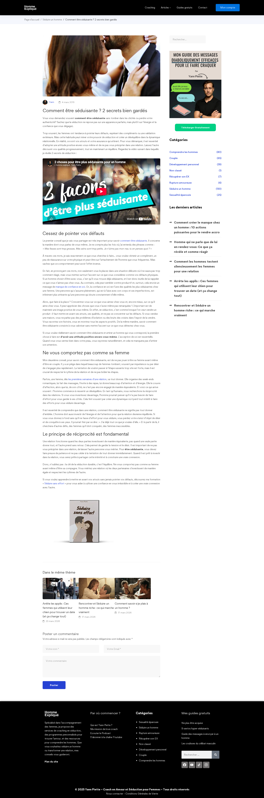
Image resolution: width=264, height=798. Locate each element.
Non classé (195, 170)
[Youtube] (192, 765)
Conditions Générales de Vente (141, 793)
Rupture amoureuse (195, 182)
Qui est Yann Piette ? (101, 725)
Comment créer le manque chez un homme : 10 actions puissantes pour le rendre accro (197, 227)
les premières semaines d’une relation (87, 379)
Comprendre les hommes (195, 152)
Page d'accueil (31, 19)
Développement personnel (195, 164)
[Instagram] (206, 765)
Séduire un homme (52, 19)
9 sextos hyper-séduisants (195, 728)
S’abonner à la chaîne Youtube (106, 737)
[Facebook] (185, 765)
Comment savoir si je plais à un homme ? (131, 605)
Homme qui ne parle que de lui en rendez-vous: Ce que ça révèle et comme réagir (195, 247)
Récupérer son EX (195, 176)
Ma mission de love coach (104, 729)
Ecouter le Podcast (100, 733)
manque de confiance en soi (70, 286)
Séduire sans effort (54, 483)
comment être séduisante (133, 240)
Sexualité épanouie (195, 194)
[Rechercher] (215, 755)
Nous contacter (114, 793)
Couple (195, 158)
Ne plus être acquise (192, 723)
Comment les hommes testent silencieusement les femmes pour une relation (196, 266)
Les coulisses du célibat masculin (199, 743)
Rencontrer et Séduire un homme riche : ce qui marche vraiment (96, 608)
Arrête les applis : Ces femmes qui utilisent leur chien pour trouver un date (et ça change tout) (59, 610)
